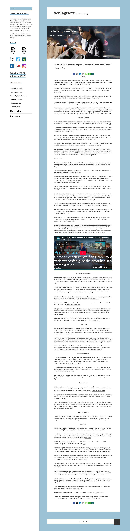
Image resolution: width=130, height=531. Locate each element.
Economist (104, 205)
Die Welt (77, 182)
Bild (89, 84)
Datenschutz (16, 110)
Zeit (110, 123)
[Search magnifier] (30, 8)
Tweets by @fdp (15, 106)
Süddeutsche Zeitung (74, 363)
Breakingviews (106, 113)
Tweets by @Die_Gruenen (18, 96)
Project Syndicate (91, 155)
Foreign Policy (96, 145)
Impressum (15, 116)
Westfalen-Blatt (68, 408)
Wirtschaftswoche (99, 475)
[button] (74, 74)
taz (104, 104)
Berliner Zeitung (95, 98)
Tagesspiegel (94, 299)
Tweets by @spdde (16, 88)
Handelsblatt (69, 131)
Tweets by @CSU (15, 103)
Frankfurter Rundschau (74, 172)
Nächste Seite (117, 522)
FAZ (59, 92)
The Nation (97, 498)
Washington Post (63, 213)
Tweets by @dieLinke (16, 99)
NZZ (95, 199)
